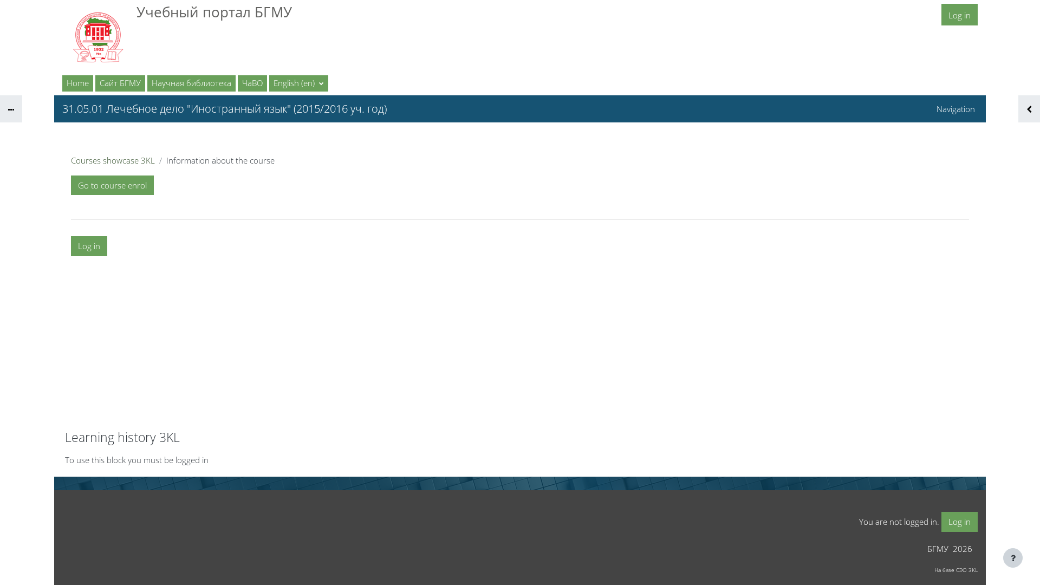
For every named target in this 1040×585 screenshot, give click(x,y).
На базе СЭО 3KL (956, 570)
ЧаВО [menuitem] (252, 82)
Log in (959, 15)
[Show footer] (1013, 558)
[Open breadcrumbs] (11, 108)
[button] (298, 83)
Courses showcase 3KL (113, 160)
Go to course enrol (112, 185)
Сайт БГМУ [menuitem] (120, 82)
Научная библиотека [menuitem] (191, 82)
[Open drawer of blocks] (1029, 108)
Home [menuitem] (78, 82)
